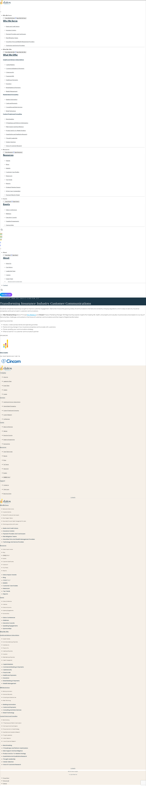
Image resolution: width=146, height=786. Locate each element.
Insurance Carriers (7, 512)
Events (6, 204)
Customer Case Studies (8, 561)
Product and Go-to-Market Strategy (11, 729)
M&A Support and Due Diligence (10, 726)
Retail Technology (7, 700)
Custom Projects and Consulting (12, 114)
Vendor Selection (7, 738)
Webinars (5, 604)
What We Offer (10, 54)
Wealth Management (7, 660)
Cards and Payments (7, 694)
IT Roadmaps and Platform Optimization (12, 723)
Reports (5, 570)
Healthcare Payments (8, 651)
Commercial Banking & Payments (10, 642)
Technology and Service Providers (10, 524)
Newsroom (5, 564)
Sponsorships (6, 613)
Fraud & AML (6, 648)
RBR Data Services (5, 687)
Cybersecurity (6, 645)
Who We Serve (10, 21)
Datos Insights (4, 352)
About (6, 258)
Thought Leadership (7, 735)
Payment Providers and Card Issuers (11, 515)
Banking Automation (7, 691)
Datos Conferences (7, 601)
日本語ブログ (6, 555)
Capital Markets (6, 639)
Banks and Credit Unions (8, 509)
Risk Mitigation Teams (8, 518)
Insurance (5, 654)
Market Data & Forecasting (10, 94)
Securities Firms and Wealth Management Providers (14, 521)
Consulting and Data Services (9, 697)
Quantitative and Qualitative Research (11, 732)
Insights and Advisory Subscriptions (13, 59)
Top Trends (5, 567)
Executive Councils (7, 607)
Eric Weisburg (31, 315)
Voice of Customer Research (9, 741)
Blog (4, 552)
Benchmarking (6, 720)
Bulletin (4, 558)
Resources (8, 155)
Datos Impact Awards (8, 549)
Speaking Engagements (8, 610)
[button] (1, 229)
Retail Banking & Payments (9, 657)
